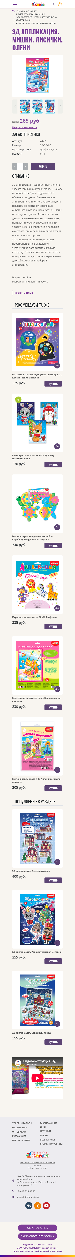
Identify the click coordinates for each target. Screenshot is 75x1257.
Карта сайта (19, 1136)
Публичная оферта (37, 1168)
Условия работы (22, 1123)
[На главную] (38, 4)
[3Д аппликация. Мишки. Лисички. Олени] (37, 76)
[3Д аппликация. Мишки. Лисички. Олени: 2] (37, 106)
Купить (53, 384)
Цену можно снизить (24, 127)
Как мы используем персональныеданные (37, 1164)
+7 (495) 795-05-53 (26, 1191)
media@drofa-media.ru (28, 1196)
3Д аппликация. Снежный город (31, 871)
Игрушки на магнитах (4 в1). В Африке (34, 617)
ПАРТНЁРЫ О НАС (21, 1140)
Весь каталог (47, 1139)
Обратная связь (37, 1227)
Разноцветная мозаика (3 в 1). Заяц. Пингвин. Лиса (33, 457)
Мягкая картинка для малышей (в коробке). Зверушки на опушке (32, 538)
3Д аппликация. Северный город (31, 1032)
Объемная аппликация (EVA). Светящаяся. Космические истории (37, 376)
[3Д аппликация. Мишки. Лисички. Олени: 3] (50, 106)
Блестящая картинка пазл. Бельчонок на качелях (36, 699)
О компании (19, 1127)
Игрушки (45, 1131)
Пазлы (44, 1135)
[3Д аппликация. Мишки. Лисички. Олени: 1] (25, 106)
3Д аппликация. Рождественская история (37, 951)
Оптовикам (19, 1131)
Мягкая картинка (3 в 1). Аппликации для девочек (36, 780)
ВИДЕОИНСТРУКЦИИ (51, 1144)
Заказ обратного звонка (37, 1236)
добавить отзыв (23, 293)
